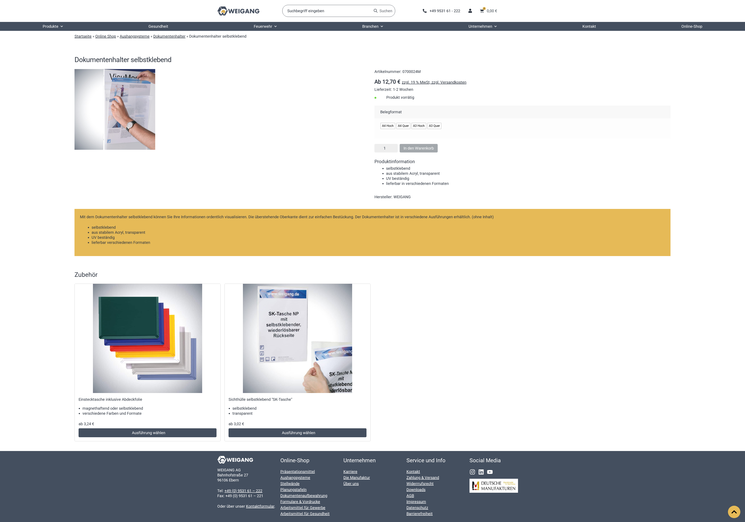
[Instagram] (472, 472)
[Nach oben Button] (734, 512)
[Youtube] (490, 472)
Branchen (370, 26)
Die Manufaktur (356, 477)
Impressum (416, 501)
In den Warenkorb (419, 148)
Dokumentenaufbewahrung (303, 495)
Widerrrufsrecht (420, 483)
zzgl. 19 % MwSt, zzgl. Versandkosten (434, 82)
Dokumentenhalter (169, 36)
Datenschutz (417, 507)
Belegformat (391, 112)
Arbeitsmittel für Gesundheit (305, 513)
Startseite (83, 36)
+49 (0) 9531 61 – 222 (243, 490)
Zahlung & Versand (422, 477)
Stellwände (290, 483)
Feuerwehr (263, 26)
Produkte (50, 26)
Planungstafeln (293, 489)
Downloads (415, 489)
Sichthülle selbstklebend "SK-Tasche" (260, 399)
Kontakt (589, 26)
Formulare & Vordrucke (300, 501)
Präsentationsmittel (297, 471)
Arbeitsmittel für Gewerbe (302, 507)
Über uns (351, 483)
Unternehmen (480, 26)
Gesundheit (158, 26)
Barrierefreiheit (419, 513)
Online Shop (105, 36)
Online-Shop (691, 26)
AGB (410, 495)
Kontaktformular (260, 506)
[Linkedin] (481, 472)
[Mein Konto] (470, 11)
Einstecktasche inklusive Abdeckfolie (110, 399)
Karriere (350, 471)
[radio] (388, 126)
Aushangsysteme (135, 36)
